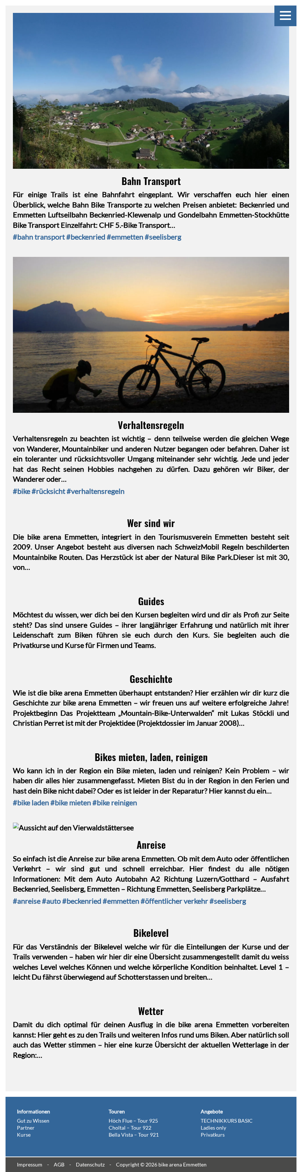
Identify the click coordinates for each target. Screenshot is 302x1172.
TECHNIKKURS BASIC (227, 1120)
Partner (26, 1127)
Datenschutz (90, 1164)
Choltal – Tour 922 (130, 1127)
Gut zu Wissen (33, 1120)
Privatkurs (213, 1134)
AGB (59, 1164)
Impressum (29, 1164)
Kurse (24, 1134)
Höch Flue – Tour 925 (133, 1120)
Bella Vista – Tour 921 (134, 1134)
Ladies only (213, 1127)
